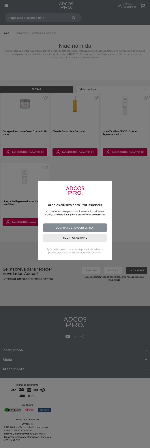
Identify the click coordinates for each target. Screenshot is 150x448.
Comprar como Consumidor (75, 227)
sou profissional (75, 237)
